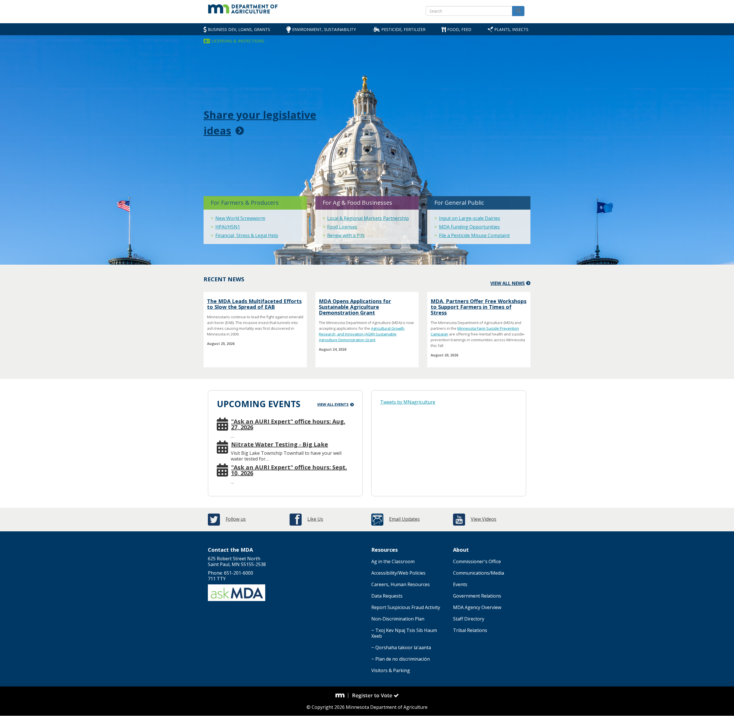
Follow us (236, 519)
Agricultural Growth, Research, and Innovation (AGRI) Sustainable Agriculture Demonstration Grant (362, 334)
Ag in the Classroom (393, 561)
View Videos (483, 519)
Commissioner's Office (477, 561)
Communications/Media (478, 573)
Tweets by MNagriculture (407, 402)
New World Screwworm (240, 218)
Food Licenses (342, 227)
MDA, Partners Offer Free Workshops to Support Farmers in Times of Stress (478, 307)
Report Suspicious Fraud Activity (405, 607)
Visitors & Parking (390, 670)
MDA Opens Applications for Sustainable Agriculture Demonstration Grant (355, 307)
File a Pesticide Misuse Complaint (474, 235)
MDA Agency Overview (477, 607)
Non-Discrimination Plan (397, 619)
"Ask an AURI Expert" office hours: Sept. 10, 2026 (289, 470)
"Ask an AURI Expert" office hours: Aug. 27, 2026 (288, 424)
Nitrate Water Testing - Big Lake (279, 444)
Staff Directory (468, 619)
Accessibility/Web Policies (398, 573)
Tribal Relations (470, 630)
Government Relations (477, 596)
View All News (507, 283)
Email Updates (404, 519)
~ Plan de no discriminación (400, 659)
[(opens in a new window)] (342, 695)
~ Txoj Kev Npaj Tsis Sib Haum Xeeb (404, 633)
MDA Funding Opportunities (469, 227)
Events (460, 584)
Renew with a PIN (346, 235)
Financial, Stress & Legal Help (246, 235)
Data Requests (387, 596)
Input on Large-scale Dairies (469, 218)
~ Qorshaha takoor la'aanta (401, 647)
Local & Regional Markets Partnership (368, 218)
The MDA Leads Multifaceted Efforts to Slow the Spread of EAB (254, 304)
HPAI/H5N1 (227, 227)
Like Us (315, 519)
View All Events (333, 404)
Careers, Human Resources (400, 584)
